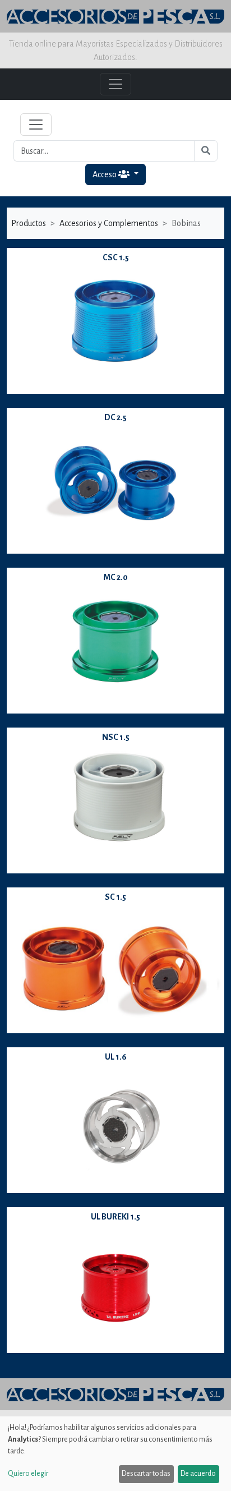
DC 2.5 (115, 417)
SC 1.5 (115, 896)
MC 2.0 (115, 577)
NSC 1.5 (116, 737)
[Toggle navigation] (36, 124)
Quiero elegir (28, 1474)
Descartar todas (146, 1474)
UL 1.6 (116, 1056)
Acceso (105, 174)
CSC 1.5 (116, 257)
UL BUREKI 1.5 (115, 1216)
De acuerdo (198, 1474)
